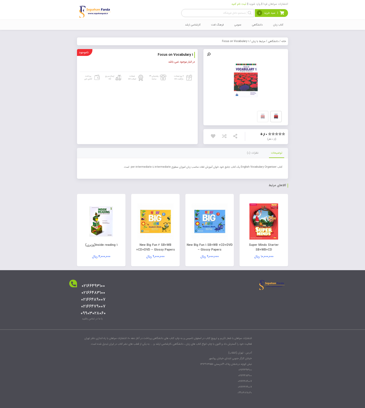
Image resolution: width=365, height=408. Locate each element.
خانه (283, 41)
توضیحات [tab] (276, 153)
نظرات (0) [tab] (253, 153)
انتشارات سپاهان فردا (275, 4)
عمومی (237, 25)
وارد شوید (254, 4)
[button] (208, 54)
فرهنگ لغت (217, 25)
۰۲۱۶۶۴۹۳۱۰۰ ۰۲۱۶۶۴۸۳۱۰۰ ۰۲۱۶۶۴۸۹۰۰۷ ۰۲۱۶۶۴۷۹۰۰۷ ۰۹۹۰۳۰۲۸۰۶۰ (93, 300)
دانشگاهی (257, 25)
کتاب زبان (278, 25)
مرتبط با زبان (258, 41)
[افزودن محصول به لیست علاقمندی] (214, 136)
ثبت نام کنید (238, 4)
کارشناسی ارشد (193, 25)
